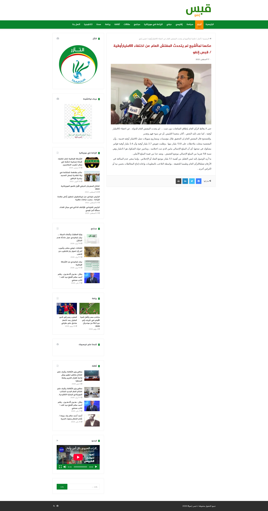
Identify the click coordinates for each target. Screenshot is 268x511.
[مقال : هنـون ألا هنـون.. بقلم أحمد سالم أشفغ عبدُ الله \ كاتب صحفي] (92, 278)
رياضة (107, 24)
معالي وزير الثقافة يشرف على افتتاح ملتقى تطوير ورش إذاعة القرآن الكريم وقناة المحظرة (69, 376)
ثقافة (117, 24)
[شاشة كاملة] (60, 466)
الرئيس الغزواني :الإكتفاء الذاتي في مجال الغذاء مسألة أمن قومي (80, 209)
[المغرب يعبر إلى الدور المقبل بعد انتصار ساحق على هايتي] (67, 308)
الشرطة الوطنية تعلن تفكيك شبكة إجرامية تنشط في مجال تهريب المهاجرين (70, 161)
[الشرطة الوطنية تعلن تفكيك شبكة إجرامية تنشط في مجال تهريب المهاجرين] (92, 162)
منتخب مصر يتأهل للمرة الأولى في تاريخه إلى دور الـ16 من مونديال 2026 (90, 322)
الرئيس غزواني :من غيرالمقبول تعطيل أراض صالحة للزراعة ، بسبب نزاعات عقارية (78, 198)
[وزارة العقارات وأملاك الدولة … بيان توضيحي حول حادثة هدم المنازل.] (92, 238)
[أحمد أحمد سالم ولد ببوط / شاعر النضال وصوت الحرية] (92, 420)
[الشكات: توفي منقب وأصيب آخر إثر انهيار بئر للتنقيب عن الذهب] (92, 252)
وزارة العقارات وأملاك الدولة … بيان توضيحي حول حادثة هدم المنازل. (69, 237)
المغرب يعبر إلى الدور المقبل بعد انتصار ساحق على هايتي (68, 320)
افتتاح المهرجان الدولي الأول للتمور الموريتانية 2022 (80, 188)
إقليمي (179, 24)
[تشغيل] (96, 466)
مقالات (127, 24)
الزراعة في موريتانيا (153, 24)
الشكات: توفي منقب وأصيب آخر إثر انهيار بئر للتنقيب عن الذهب (70, 251)
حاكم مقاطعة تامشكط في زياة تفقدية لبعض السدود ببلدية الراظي (71, 175)
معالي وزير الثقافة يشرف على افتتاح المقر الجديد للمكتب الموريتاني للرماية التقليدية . (69, 391)
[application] (78, 457)
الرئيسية (209, 24)
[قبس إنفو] (197, 11)
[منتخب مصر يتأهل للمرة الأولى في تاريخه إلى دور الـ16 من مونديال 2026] (89, 308)
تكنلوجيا (88, 24)
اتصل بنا (76, 24)
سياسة (189, 24)
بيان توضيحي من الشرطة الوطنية (71, 263)
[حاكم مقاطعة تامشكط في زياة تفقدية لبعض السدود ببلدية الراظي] (92, 176)
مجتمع (137, 24)
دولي (169, 24)
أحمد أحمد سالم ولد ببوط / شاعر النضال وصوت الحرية (70, 417)
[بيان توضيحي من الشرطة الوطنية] (92, 265)
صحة (98, 24)
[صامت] (64, 466)
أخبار (199, 24)
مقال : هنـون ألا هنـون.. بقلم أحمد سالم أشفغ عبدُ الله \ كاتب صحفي (70, 277)
